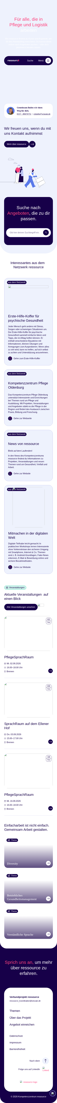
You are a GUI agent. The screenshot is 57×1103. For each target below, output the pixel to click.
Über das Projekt (20, 1017)
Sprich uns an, (19, 962)
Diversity (12, 863)
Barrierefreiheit (17, 1049)
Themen (15, 1010)
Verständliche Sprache (20, 934)
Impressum (15, 1042)
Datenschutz (16, 1036)
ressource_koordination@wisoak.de (25, 1001)
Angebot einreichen (22, 1024)
